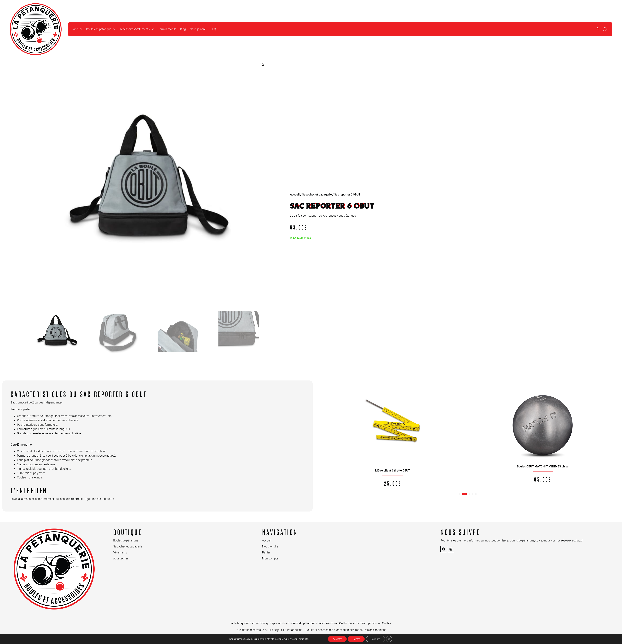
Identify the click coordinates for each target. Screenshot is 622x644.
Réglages (375, 639)
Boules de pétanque (98, 29)
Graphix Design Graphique (369, 630)
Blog (183, 29)
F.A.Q (213, 29)
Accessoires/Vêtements (135, 29)
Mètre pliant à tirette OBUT (392, 470)
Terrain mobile (167, 29)
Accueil (77, 29)
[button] (263, 65)
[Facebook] (443, 549)
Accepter (337, 639)
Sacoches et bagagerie (317, 194)
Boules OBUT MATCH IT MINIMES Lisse (543, 466)
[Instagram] (451, 549)
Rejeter (356, 639)
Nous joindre (198, 29)
